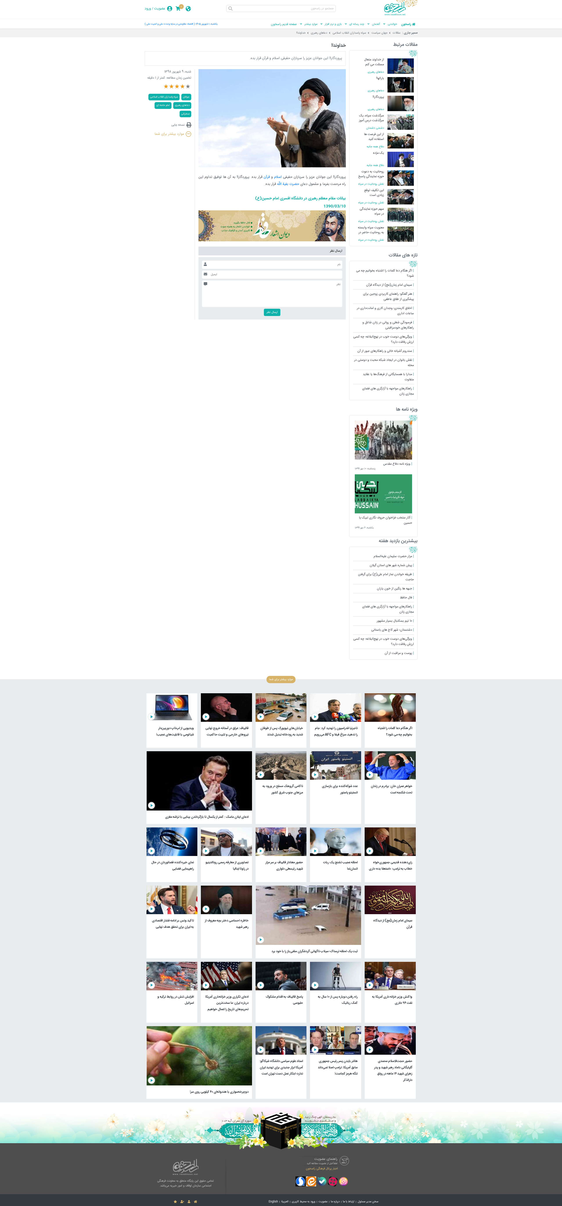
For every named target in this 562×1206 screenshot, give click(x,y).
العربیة (284, 1201)
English (273, 1201)
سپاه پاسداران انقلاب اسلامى (164, 97)
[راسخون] (401, 14)
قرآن (267, 177)
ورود (148, 9)
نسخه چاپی (178, 125)
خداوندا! (301, 33)
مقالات (396, 33)
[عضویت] (182, 1201)
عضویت (159, 9)
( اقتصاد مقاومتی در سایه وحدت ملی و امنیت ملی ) (170, 24)
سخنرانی (185, 114)
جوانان (186, 97)
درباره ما (335, 1201)
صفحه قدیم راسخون (284, 24)
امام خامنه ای (163, 105)
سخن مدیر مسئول (368, 1201)
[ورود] (189, 1201)
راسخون (406, 24)
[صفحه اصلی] (195, 1201)
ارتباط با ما (348, 1201)
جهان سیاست (379, 33)
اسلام (278, 177)
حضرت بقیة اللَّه (288, 184)
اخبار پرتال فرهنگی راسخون (322, 1168)
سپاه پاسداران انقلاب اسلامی (349, 33)
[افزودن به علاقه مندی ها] (175, 1201)
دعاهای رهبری (319, 33)
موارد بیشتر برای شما (169, 134)
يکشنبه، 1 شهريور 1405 (207, 24)
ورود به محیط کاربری (303, 1201)
